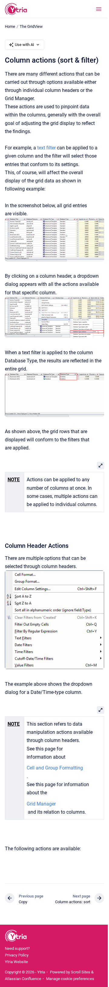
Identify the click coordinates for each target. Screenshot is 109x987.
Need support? (17, 948)
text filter (46, 148)
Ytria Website (16, 961)
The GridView (31, 26)
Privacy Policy (16, 955)
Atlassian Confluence (23, 978)
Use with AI (24, 44)
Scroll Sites (80, 972)
